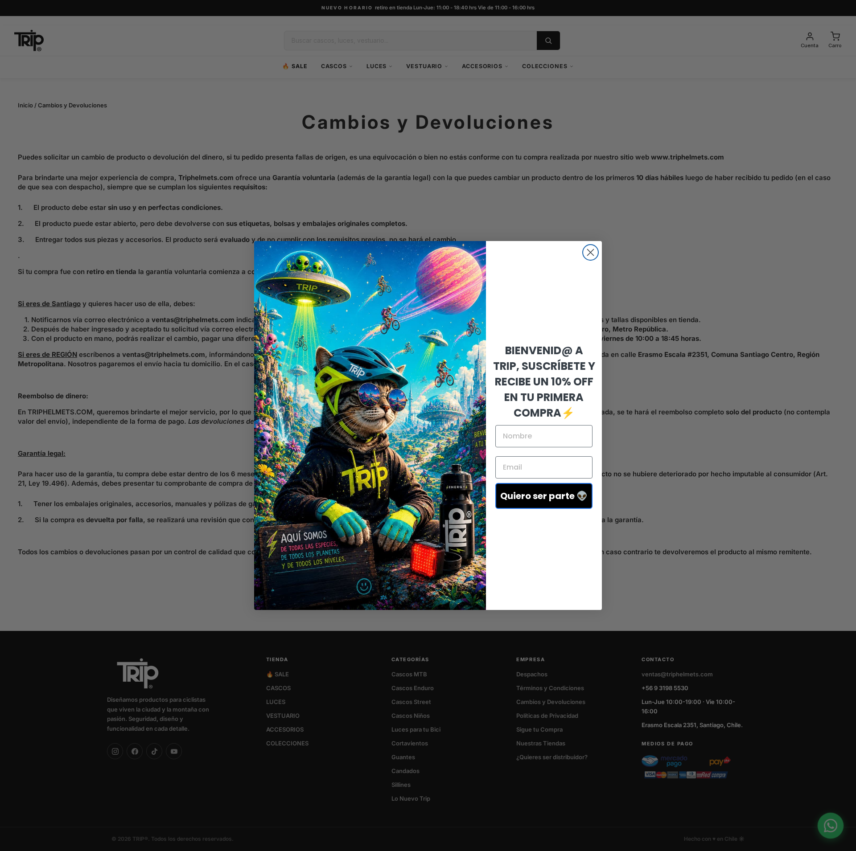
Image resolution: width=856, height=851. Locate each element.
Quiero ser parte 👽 (544, 496)
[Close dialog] (590, 252)
